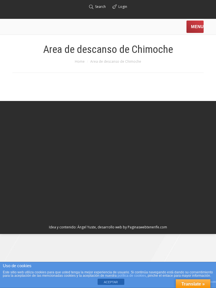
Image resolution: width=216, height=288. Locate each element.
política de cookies (132, 276)
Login (122, 6)
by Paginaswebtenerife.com (145, 227)
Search (100, 6)
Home (80, 61)
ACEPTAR (111, 282)
